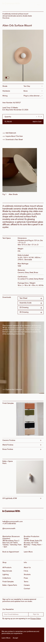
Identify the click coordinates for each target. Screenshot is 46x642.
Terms (26, 582)
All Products (6, 567)
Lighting (5, 574)
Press (26, 578)
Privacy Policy (35, 618)
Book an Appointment (10, 552)
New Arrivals (7, 571)
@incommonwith (8, 528)
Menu (39, 5)
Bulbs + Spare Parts (9, 585)
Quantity (8, 117)
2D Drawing (24, 307)
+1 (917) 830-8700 (9, 524)
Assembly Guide (25, 303)
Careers (27, 585)
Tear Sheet (23, 298)
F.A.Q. (26, 571)
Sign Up (36, 614)
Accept (15, 638)
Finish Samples (8, 582)
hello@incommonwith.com (12, 521)
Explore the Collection (14, 390)
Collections (6, 578)
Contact (27, 589)
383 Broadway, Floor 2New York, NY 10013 (10, 542)
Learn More (6, 638)
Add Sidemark (11, 133)
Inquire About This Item (14, 136)
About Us (27, 567)
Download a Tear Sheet (14, 140)
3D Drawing (24, 312)
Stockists (27, 574)
